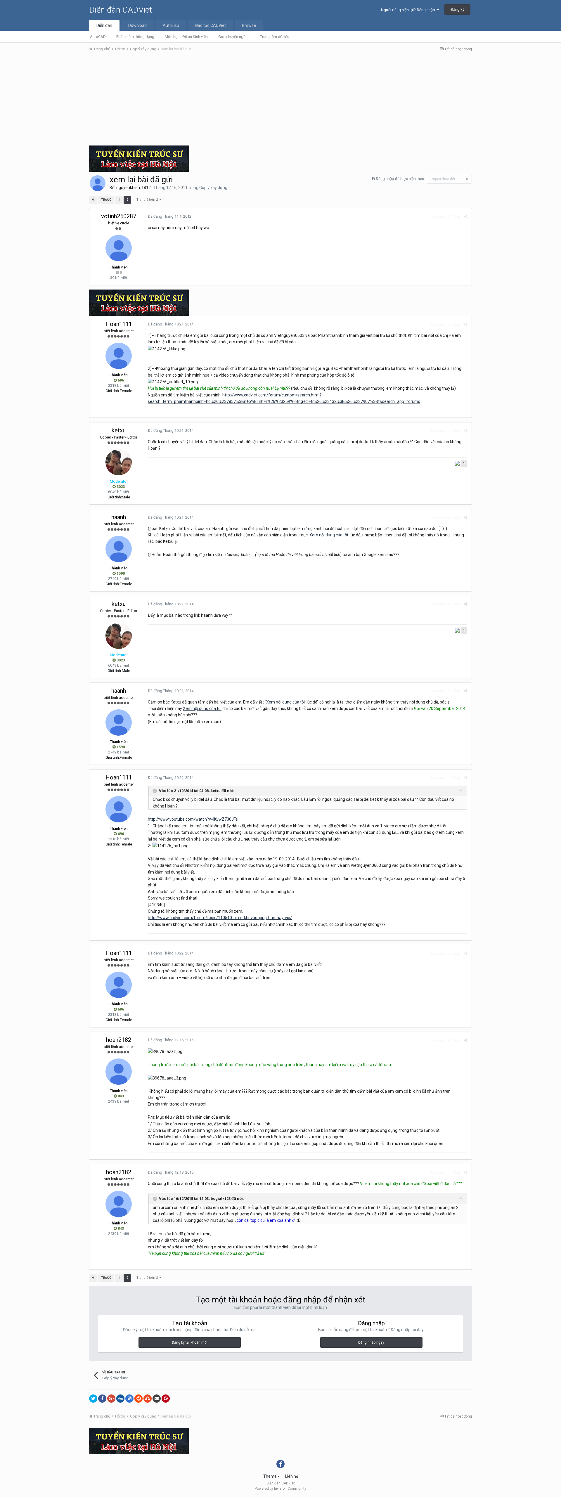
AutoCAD (98, 36)
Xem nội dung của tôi (328, 535)
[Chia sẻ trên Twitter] (93, 1398)
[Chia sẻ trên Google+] (111, 1398)
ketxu (119, 430)
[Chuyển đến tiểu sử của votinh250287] (118, 248)
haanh (118, 517)
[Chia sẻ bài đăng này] (465, 216)
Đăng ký (457, 9)
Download (137, 25)
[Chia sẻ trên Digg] (120, 1398)
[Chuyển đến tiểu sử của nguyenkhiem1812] (97, 183)
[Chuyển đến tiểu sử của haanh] (118, 549)
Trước (106, 199)
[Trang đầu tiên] (93, 200)
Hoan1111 (118, 324)
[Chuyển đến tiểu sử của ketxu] (118, 462)
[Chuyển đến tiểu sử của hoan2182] (118, 1071)
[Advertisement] (280, 100)
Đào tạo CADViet (210, 25)
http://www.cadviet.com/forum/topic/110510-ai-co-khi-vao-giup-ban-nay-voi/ (220, 917)
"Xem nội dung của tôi (285, 702)
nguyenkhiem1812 (133, 187)
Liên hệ (291, 1476)
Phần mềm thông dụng (135, 36)
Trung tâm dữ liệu (274, 36)
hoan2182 (118, 1039)
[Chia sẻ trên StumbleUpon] (147, 1398)
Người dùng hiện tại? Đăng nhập (409, 10)
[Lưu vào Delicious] (129, 1398)
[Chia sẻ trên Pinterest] (166, 1398)
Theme (270, 1476)
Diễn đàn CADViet (120, 10)
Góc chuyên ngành (234, 36)
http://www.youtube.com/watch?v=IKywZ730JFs (193, 819)
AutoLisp (171, 25)
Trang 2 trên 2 (148, 200)
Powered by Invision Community (280, 1488)
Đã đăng (169, 216)
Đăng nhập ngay (371, 1342)
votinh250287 (118, 216)
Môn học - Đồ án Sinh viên (186, 36)
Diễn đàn (104, 25)
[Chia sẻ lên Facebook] (102, 1398)
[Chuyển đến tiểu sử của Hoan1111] (118, 356)
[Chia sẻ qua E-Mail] (157, 1398)
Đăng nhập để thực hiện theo (400, 178)
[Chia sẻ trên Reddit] (138, 1398)
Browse (249, 25)
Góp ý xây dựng (213, 187)
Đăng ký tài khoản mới (189, 1342)
